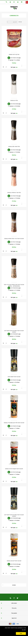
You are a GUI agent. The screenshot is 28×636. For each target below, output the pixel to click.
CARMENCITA (14, 15)
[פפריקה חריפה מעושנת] (14, 38)
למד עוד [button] (24, 629)
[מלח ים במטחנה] (14, 84)
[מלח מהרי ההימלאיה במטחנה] (14, 176)
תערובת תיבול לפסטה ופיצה (14, 376)
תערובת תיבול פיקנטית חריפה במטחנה (14, 468)
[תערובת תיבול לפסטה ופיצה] (14, 360)
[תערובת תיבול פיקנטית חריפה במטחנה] (14, 452)
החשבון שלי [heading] (14, 613)
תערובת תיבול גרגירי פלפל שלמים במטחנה (14, 238)
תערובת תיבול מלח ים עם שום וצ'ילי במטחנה (14, 422)
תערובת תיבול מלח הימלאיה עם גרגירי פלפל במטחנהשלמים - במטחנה (14, 285)
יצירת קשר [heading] (14, 618)
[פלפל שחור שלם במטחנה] (14, 130)
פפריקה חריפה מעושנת (14, 54)
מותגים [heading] (14, 585)
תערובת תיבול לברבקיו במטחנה (14, 560)
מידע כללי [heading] (14, 608)
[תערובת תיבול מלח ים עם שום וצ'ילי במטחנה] (14, 406)
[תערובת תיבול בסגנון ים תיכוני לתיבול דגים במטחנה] (14, 314)
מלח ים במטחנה (14, 100)
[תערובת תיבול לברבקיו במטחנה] (14, 544)
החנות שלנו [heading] (14, 603)
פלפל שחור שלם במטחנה (14, 146)
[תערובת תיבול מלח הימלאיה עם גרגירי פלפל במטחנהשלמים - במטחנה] (14, 268)
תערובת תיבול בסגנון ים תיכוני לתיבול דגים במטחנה (14, 331)
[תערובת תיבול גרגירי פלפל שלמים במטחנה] (14, 222)
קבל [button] (21, 633)
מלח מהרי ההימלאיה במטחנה (14, 192)
